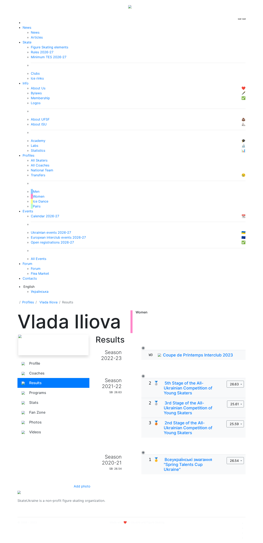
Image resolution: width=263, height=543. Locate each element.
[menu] (240, 15)
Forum (27, 264)
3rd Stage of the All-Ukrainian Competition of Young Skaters (188, 408)
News (27, 27)
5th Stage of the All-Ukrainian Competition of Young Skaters (188, 388)
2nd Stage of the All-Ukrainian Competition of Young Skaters (188, 427)
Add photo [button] (82, 486)
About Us (200, 498)
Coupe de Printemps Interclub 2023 (198, 355)
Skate (27, 42)
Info (26, 83)
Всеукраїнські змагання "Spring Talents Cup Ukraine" (188, 464)
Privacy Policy (204, 503)
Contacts (30, 278)
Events (28, 211)
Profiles (28, 155)
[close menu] (244, 15)
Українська (39, 291)
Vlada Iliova (48, 302)
